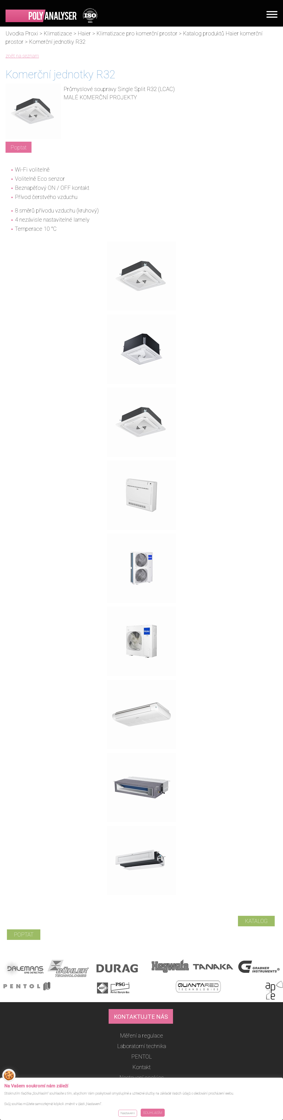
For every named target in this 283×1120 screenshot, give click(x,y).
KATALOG (256, 921)
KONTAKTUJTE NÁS (141, 1016)
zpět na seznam (22, 56)
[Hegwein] (170, 970)
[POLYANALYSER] (52, 15)
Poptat (19, 147)
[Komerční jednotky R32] (141, 308)
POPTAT (23, 934)
